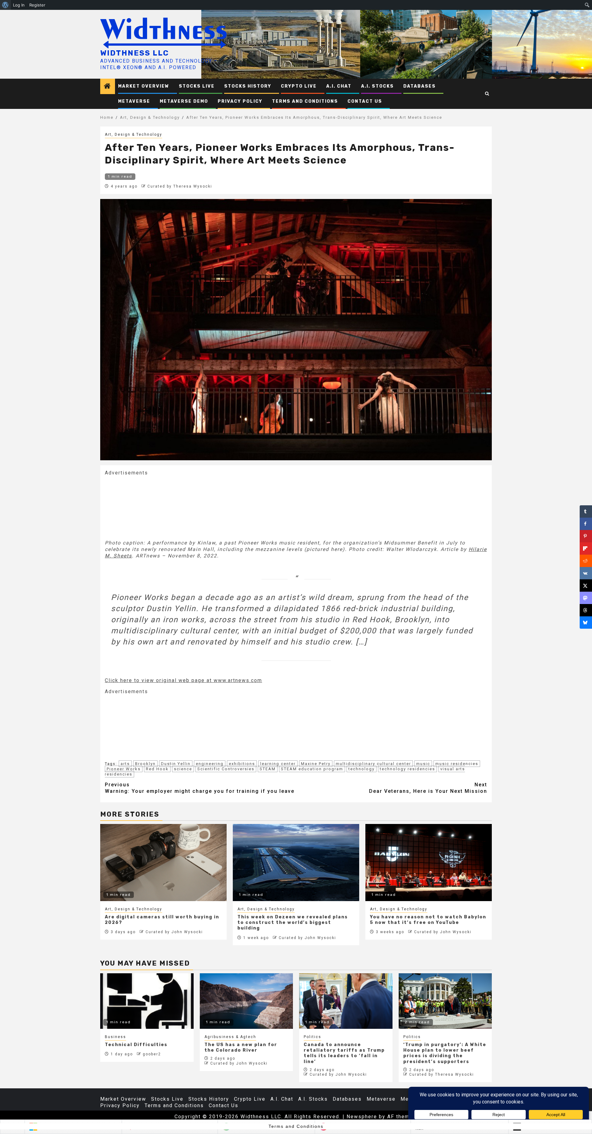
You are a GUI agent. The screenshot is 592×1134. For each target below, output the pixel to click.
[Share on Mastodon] (586, 598)
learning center (278, 763)
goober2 (152, 1054)
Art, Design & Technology (133, 134)
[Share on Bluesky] (586, 622)
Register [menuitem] (37, 4)
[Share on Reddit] (586, 561)
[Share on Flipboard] (586, 548)
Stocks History (247, 86)
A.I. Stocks (377, 86)
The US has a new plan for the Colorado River (240, 1047)
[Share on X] (586, 585)
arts (125, 763)
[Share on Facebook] (586, 524)
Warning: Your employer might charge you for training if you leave (199, 788)
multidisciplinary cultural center (373, 763)
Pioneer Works (124, 769)
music (423, 763)
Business (115, 1037)
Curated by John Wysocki (174, 932)
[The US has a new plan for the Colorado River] (246, 1001)
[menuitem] (5, 5)
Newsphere (362, 1117)
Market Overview (143, 86)
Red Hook (157, 769)
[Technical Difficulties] (147, 1001)
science (183, 769)
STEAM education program (312, 769)
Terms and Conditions (305, 101)
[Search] (487, 94)
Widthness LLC (134, 53)
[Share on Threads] (586, 610)
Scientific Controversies (225, 769)
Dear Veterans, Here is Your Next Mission (428, 788)
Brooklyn (145, 763)
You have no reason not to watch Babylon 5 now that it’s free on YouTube (428, 919)
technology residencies (407, 769)
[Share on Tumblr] (586, 511)
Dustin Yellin (176, 763)
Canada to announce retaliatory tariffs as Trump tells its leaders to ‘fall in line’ (344, 1053)
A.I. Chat (339, 86)
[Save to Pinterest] (586, 536)
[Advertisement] (151, 507)
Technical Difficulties (136, 1044)
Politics (312, 1037)
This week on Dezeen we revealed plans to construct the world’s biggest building (292, 922)
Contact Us (364, 101)
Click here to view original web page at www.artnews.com (183, 680)
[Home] (107, 86)
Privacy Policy (240, 101)
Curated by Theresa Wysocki (179, 186)
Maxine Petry (316, 763)
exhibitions (242, 763)
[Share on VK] (586, 573)
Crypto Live (299, 86)
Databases (419, 86)
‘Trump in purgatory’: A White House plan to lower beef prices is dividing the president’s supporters (444, 1053)
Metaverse (134, 101)
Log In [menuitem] (19, 4)
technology (361, 769)
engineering (210, 763)
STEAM (268, 769)
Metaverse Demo (184, 101)
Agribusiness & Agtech (230, 1037)
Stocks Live (197, 86)
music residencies (456, 763)
